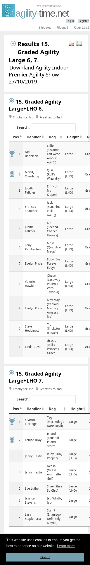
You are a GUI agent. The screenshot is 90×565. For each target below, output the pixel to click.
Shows (44, 27)
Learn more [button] (66, 546)
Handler (34, 137)
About (62, 27)
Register (84, 21)
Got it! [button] (45, 557)
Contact (81, 27)
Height (73, 137)
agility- (42, 13)
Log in (70, 21)
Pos (16, 137)
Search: (23, 127)
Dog (52, 137)
